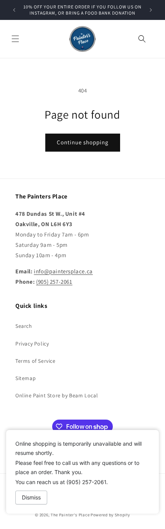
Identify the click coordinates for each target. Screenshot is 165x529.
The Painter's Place (70, 514)
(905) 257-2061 (54, 281)
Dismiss (31, 497)
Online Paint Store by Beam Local (56, 395)
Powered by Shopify (110, 514)
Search (23, 325)
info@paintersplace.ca (63, 271)
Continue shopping (83, 142)
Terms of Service (35, 360)
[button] (15, 38)
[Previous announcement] (14, 10)
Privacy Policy (32, 343)
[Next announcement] (150, 10)
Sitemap (25, 378)
